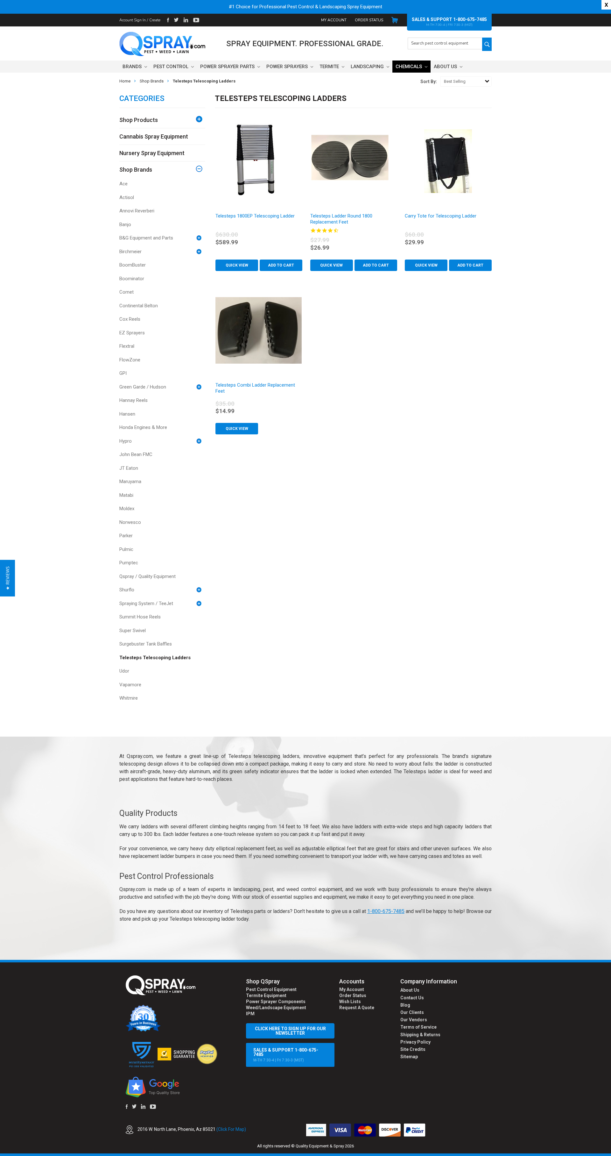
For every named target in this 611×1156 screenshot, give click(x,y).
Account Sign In (132, 20)
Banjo (125, 224)
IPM (250, 1013)
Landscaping (368, 66)
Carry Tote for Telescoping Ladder (440, 216)
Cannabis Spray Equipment (153, 136)
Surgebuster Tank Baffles (145, 644)
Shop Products (138, 120)
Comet (126, 292)
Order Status (369, 20)
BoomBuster (132, 265)
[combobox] (445, 43)
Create (154, 20)
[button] (610, 1152)
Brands (133, 66)
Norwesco (130, 522)
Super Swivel (132, 630)
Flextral (126, 346)
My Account (334, 20)
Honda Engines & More (143, 427)
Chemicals (409, 66)
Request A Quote (356, 1007)
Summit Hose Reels (140, 617)
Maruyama (130, 481)
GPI (123, 373)
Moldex (126, 508)
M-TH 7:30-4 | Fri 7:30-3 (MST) (285, 1054)
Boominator (131, 279)
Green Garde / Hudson (142, 387)
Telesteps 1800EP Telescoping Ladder (255, 216)
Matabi (126, 495)
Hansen (127, 414)
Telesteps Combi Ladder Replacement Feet (255, 388)
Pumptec (128, 563)
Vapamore (130, 685)
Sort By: (428, 81)
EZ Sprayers (132, 333)
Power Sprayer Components (276, 1001)
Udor (124, 671)
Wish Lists (350, 1001)
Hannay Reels (133, 400)
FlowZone (129, 360)
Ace (123, 184)
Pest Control (171, 66)
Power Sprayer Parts (228, 66)
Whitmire (128, 698)
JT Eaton (128, 468)
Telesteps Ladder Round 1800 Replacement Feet (341, 219)
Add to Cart (281, 265)
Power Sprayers (287, 66)
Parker (126, 536)
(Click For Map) (231, 1129)
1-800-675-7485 (470, 19)
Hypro (125, 441)
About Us (446, 66)
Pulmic (126, 549)
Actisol (126, 197)
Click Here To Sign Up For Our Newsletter (290, 1031)
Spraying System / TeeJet (146, 603)
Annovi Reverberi (136, 211)
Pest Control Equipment (271, 989)
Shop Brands (135, 169)
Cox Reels (129, 319)
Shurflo (126, 590)
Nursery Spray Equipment (152, 153)
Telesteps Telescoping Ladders (155, 657)
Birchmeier (130, 251)
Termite (330, 66)
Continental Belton (138, 306)
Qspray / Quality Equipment (147, 576)
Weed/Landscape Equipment (276, 1007)
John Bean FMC (135, 454)
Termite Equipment (266, 995)
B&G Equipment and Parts (146, 238)
